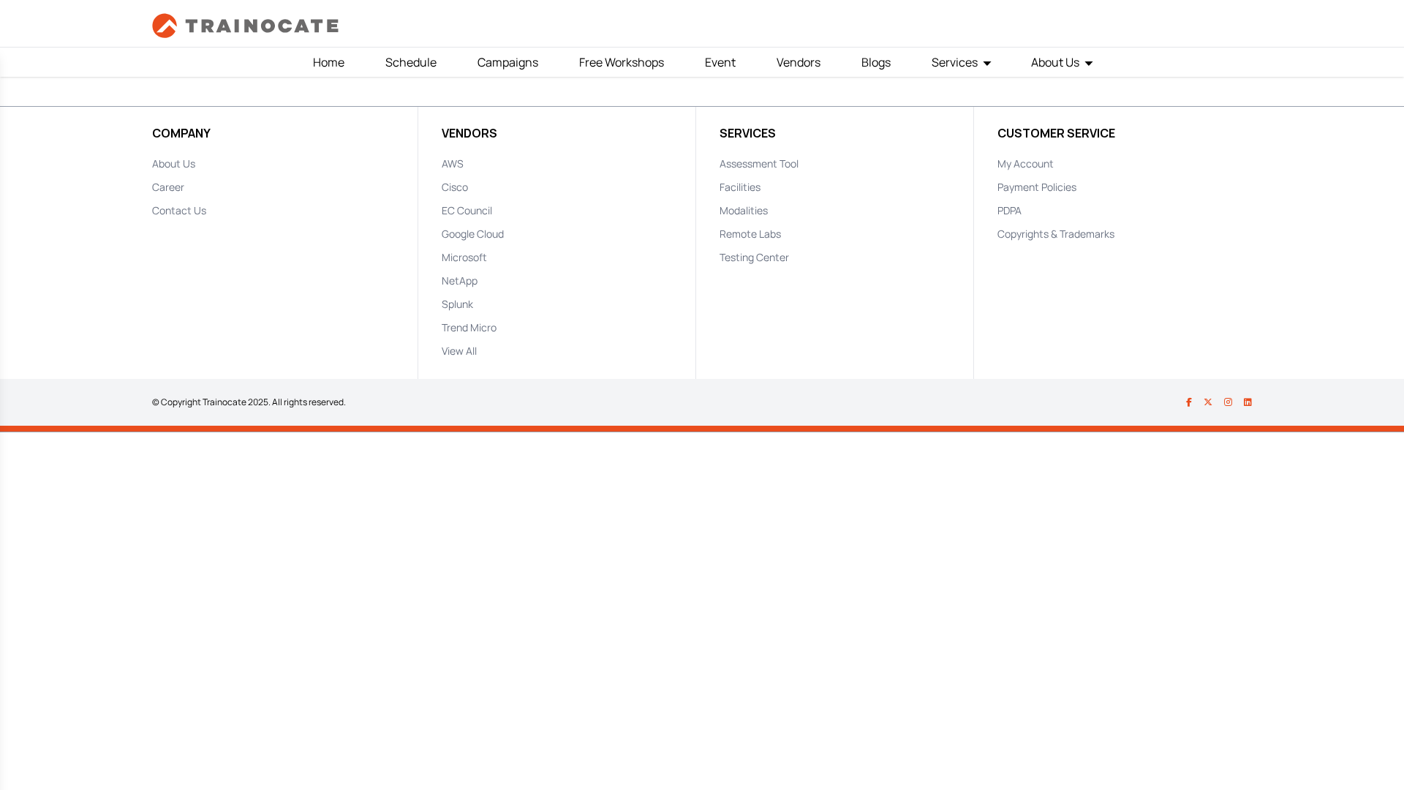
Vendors (798, 62)
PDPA (1009, 210)
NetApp (460, 280)
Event (720, 62)
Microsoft (464, 257)
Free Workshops (621, 62)
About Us (173, 163)
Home (328, 62)
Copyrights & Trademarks (1055, 234)
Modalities (744, 210)
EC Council (467, 210)
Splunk (457, 304)
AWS (453, 163)
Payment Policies (1036, 187)
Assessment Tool (759, 163)
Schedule (411, 62)
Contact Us (179, 210)
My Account (1025, 163)
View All (459, 351)
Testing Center (754, 257)
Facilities (740, 187)
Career (168, 187)
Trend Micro (469, 327)
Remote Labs (750, 234)
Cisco (455, 187)
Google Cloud (473, 234)
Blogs (876, 62)
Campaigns (508, 62)
